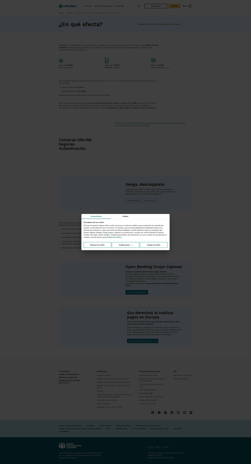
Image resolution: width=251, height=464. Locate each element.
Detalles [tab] (125, 216)
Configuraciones (124, 245)
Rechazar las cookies (97, 245)
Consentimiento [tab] (96, 216)
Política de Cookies (114, 237)
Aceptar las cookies (153, 245)
